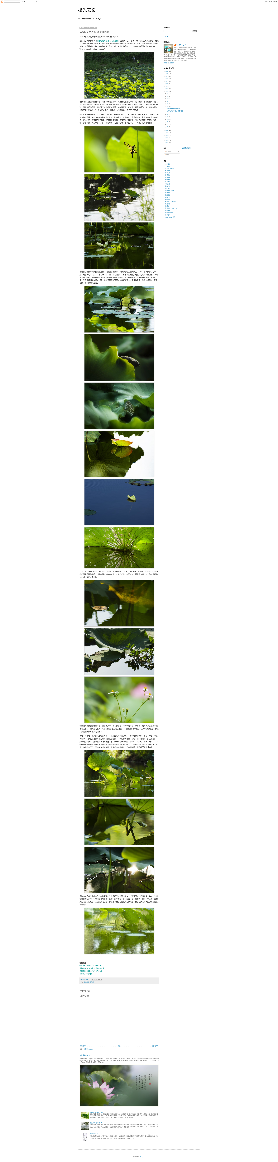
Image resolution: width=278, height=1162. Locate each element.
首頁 (119, 1046)
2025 (167, 73)
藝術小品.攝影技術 (170, 201)
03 (168, 122)
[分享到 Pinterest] (101, 980)
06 (168, 114)
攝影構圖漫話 (169, 212)
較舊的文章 (155, 1046)
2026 (167, 71)
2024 (167, 76)
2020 (167, 86)
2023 (167, 79)
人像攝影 (167, 164)
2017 (167, 130)
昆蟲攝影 (167, 177)
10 (168, 98)
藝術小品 (167, 199)
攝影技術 (167, 206)
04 (168, 119)
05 (168, 117)
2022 (167, 81)
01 (168, 127)
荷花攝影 (167, 188)
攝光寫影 (87, 10)
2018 (167, 91)
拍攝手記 (167, 175)
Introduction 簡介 (170, 217)
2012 (167, 143)
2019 (167, 89)
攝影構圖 (167, 210)
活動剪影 (167, 184)
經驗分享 (86, 982)
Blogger (142, 1157)
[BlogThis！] (95, 980)
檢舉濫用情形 (186, 148)
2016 (167, 132)
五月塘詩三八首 (84, 1055)
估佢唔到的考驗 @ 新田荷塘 (175, 111)
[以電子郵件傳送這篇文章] (93, 980)
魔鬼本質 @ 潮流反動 (96, 1123)
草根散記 (167, 186)
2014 (167, 138)
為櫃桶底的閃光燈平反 (173, 108)
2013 (167, 140)
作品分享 (167, 173)
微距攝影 (167, 195)
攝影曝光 (167, 215)
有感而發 (167, 171)
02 (168, 124)
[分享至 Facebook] (99, 980)
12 (168, 93)
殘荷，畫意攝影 (169, 190)
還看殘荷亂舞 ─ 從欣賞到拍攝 (90, 971)
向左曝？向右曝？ (170, 168)
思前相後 (167, 182)
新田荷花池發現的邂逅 (96, 1112)
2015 (167, 135)
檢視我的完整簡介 (169, 63)
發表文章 (169, 151)
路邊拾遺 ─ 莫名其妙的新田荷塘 (91, 968)
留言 (167, 155)
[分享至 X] (97, 980)
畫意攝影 (167, 193)
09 (168, 101)
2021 (167, 84)
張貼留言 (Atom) (88, 1049)
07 (168, 106)
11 (168, 96)
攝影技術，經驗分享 (171, 208)
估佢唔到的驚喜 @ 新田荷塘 (108, 40)
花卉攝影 (167, 179)
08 (168, 104)
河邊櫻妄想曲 (94, 1133)
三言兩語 (167, 166)
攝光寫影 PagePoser (182, 45)
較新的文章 (83, 1046)
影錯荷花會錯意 (85, 974)
